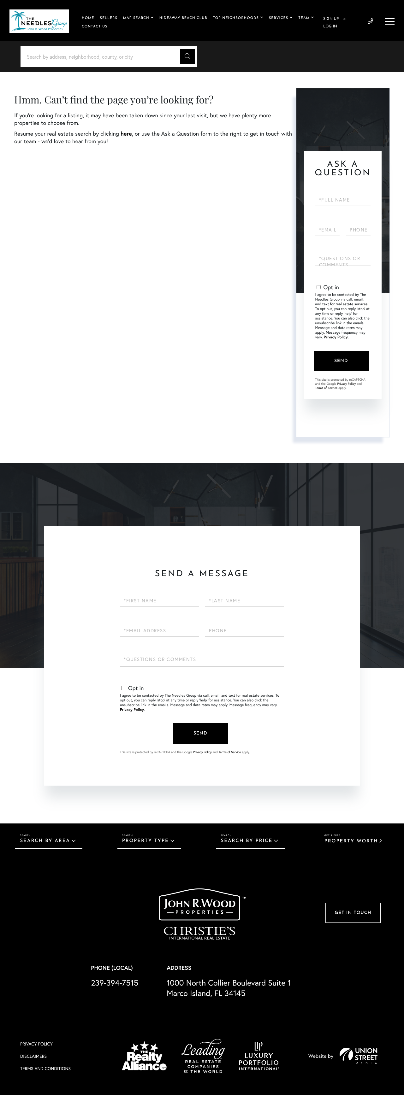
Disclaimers (33, 1056)
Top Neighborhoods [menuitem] (236, 18)
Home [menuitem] (88, 18)
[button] (187, 56)
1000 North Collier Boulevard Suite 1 (229, 987)
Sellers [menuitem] (108, 18)
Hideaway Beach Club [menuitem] (183, 18)
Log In (330, 26)
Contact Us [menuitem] (94, 26)
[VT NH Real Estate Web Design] (358, 1056)
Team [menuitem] (304, 18)
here (126, 133)
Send (341, 361)
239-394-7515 (370, 21)
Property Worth (351, 841)
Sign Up (331, 19)
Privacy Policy (336, 337)
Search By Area (45, 841)
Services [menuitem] (278, 18)
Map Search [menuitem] (136, 18)
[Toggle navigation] (390, 21)
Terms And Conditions (45, 1068)
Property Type (145, 841)
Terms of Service (326, 388)
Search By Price (246, 841)
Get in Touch (353, 913)
